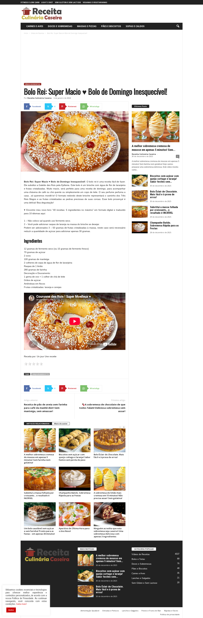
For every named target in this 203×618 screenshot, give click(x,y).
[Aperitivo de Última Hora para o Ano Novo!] (75, 514)
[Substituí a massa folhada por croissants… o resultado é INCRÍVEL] (40, 479)
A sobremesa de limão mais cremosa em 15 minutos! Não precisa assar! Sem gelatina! (108, 495)
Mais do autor (60, 423)
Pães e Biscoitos (111, 26)
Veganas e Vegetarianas (95, 2)
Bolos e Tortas (138, 559)
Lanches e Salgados (141, 578)
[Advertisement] (101, 59)
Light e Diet (47, 2)
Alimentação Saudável (90, 610)
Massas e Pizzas (86, 26)
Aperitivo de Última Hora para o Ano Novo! (74, 530)
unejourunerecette (40, 374)
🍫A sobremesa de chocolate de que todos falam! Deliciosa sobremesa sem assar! (102, 408)
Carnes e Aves (34, 26)
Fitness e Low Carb (30, 2)
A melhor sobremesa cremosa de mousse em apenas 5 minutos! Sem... (109, 558)
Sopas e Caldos (135, 26)
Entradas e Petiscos (110, 610)
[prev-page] (120, 427)
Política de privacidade (170, 614)
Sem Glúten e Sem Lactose (68, 2)
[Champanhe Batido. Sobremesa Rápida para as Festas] (75, 479)
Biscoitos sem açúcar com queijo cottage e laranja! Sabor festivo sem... (164, 178)
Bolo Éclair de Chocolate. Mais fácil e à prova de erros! (109, 456)
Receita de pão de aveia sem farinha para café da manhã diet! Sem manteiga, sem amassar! (45, 408)
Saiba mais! (21, 604)
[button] (177, 26)
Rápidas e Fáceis (171, 610)
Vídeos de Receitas (37, 33)
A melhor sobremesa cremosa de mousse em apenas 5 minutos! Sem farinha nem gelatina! (39, 458)
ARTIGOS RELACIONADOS (37, 423)
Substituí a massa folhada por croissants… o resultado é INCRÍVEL (39, 495)
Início (26, 33)
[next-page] (123, 427)
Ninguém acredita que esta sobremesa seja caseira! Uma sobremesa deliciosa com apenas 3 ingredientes (108, 532)
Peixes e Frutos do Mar (151, 610)
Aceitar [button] (11, 610)
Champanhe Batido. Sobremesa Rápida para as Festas (74, 494)
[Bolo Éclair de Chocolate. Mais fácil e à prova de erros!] (109, 440)
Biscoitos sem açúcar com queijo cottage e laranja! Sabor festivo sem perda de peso (74, 457)
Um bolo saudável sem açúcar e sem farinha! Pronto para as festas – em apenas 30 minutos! (39, 531)
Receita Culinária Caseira (39, 98)
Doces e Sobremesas (60, 26)
